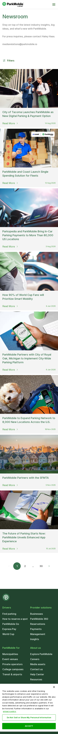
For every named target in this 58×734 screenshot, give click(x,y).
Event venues (10, 659)
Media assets (37, 664)
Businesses (36, 613)
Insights (34, 639)
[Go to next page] (49, 566)
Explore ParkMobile (41, 654)
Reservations (37, 623)
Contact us (36, 669)
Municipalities (10, 654)
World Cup (8, 634)
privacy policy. (9, 711)
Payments (35, 629)
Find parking (9, 613)
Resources (36, 679)
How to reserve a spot (15, 618)
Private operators (12, 664)
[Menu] (54, 4)
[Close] (54, 687)
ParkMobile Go (10, 623)
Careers (34, 659)
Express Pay (9, 629)
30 (41, 566)
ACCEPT (29, 726)
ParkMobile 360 (39, 618)
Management (37, 634)
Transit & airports (12, 674)
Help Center (37, 674)
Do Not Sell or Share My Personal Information (29, 717)
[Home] (13, 4)
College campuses (12, 669)
